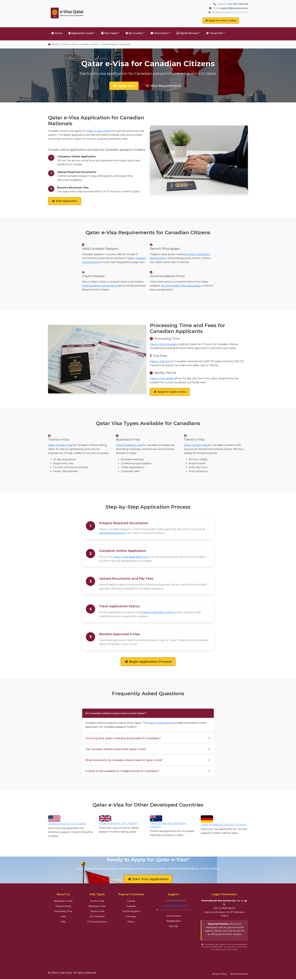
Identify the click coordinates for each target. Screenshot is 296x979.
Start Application (66, 201)
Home (58, 33)
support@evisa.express (175, 905)
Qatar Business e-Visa (129, 445)
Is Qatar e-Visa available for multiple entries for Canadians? (122, 771)
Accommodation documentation (181, 285)
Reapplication (173, 921)
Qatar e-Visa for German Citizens (223, 824)
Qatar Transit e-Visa (196, 445)
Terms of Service (239, 974)
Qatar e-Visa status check (157, 612)
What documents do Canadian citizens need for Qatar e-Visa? (124, 760)
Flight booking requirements (100, 285)
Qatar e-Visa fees (160, 361)
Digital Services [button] (188, 33)
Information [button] (161, 33)
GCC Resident (97, 916)
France (131, 921)
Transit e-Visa (97, 911)
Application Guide (63, 901)
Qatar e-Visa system (160, 722)
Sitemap (173, 926)
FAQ (63, 921)
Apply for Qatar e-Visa (171, 391)
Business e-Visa (97, 906)
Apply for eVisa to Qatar (222, 20)
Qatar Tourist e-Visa (60, 445)
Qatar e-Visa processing (164, 344)
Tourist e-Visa (97, 901)
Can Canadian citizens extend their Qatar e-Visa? (115, 749)
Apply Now (126, 86)
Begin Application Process (150, 661)
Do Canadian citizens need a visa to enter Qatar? (115, 713)
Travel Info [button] (216, 33)
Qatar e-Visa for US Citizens (67, 823)
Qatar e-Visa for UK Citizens (118, 823)
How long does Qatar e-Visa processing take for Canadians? (123, 738)
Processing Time (63, 911)
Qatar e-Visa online (98, 130)
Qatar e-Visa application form (131, 556)
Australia (131, 906)
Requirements (63, 906)
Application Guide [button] (82, 33)
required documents (112, 533)
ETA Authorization (97, 921)
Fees (63, 916)
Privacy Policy (219, 974)
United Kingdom (131, 911)
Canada (131, 901)
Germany (131, 916)
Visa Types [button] (111, 33)
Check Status (173, 915)
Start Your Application (150, 879)
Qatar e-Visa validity (162, 378)
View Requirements (166, 86)
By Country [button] (136, 33)
